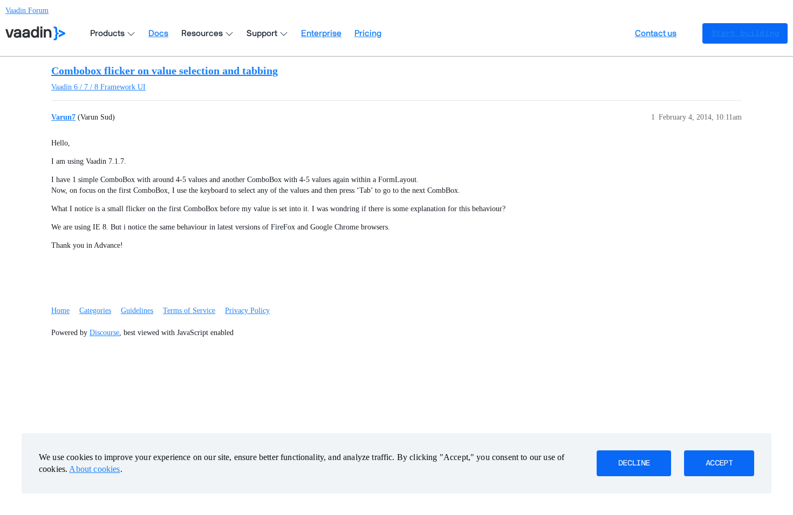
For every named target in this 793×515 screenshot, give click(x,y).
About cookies (94, 469)
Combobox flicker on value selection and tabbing (164, 70)
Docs (158, 33)
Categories (95, 311)
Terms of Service (189, 311)
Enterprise (321, 33)
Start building (745, 33)
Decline (634, 463)
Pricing (367, 33)
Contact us (655, 33)
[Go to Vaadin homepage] (35, 33)
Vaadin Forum (27, 10)
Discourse (104, 333)
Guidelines (137, 311)
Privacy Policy (247, 311)
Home (60, 311)
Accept (719, 463)
